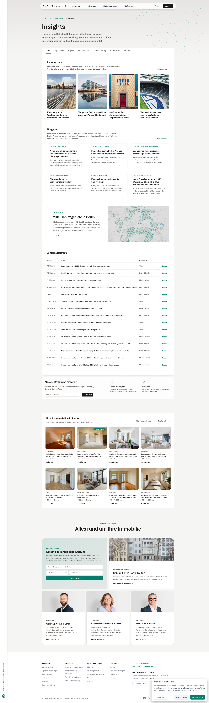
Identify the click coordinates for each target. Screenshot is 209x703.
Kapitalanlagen (47, 674)
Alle (48, 51)
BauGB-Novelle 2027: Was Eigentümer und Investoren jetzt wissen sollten (88, 273)
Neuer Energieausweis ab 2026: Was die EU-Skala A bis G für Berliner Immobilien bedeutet (147, 182)
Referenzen (129, 6)
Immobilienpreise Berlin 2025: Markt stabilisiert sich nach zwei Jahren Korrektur (90, 365)
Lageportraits (59, 51)
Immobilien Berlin (48, 667)
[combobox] (74, 567)
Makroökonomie (93, 678)
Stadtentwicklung (99, 51)
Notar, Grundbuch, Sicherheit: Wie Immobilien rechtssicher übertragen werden (63, 153)
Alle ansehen (162, 69)
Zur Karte (56, 236)
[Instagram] (149, 698)
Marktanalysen (83, 51)
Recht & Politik (115, 51)
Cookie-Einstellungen (117, 671)
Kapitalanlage (163, 421)
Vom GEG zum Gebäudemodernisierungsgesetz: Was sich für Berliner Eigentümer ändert (93, 315)
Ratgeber (71, 51)
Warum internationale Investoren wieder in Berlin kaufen (81, 308)
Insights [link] (71, 18)
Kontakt (166, 6)
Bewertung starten (73, 578)
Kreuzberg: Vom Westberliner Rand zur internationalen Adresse (58, 115)
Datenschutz (114, 674)
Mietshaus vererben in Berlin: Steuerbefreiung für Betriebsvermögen (86, 322)
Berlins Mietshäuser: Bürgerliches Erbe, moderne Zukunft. (82, 280)
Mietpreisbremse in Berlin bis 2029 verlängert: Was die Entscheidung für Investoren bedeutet (95, 351)
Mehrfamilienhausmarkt (95, 674)
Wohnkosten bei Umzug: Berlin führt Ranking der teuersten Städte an (86, 337)
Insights (90, 681)
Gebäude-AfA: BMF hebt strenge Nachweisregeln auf (80, 330)
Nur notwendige (181, 697)
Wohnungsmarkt (93, 671)
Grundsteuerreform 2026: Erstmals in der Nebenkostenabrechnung (85, 266)
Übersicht (90, 667)
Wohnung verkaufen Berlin (74, 667)
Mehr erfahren (51, 639)
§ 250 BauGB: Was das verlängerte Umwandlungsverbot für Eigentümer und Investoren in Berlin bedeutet (99, 287)
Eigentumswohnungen (144, 421)
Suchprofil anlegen (48, 685)
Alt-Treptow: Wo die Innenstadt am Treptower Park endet (119, 115)
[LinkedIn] (144, 698)
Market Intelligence (110, 6)
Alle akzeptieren (197, 697)
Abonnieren (87, 394)
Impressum (114, 678)
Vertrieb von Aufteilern (73, 677)
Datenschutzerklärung (189, 690)
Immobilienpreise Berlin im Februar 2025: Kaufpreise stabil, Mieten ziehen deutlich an (92, 358)
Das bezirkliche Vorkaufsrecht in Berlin (75, 294)
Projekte (45, 681)
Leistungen (92, 6)
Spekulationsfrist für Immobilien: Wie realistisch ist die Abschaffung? (86, 301)
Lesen (164, 266)
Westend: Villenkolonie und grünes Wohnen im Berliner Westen (150, 115)
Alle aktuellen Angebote (122, 583)
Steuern (127, 51)
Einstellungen (160, 697)
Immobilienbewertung (72, 680)
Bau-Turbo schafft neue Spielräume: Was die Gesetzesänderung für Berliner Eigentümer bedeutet (96, 344)
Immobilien (76, 6)
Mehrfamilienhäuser (49, 678)
